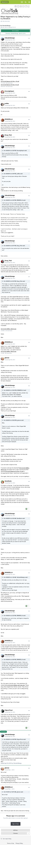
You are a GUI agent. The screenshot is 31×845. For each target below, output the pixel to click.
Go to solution (15, 30)
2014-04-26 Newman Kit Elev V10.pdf (14, 471)
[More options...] (29, 38)
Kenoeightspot (9, 91)
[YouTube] (18, 6)
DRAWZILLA (9, 119)
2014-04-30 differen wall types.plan (16, 685)
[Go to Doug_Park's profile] (2, 136)
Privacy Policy (19, 843)
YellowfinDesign (6, 25)
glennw (7, 358)
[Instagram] (21, 6)
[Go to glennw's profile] (2, 358)
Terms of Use (10, 843)
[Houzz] (26, 6)
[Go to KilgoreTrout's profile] (2, 711)
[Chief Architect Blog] (28, 6)
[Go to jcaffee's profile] (2, 104)
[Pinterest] (23, 6)
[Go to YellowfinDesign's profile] (2, 39)
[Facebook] (16, 6)
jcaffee (7, 103)
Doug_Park (8, 135)
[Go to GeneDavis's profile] (2, 482)
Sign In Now (15, 824)
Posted (10, 40)
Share (16, 830)
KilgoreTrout (8, 710)
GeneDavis (8, 481)
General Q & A (12, 27)
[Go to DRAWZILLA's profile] (2, 120)
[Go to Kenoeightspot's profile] (2, 92)
